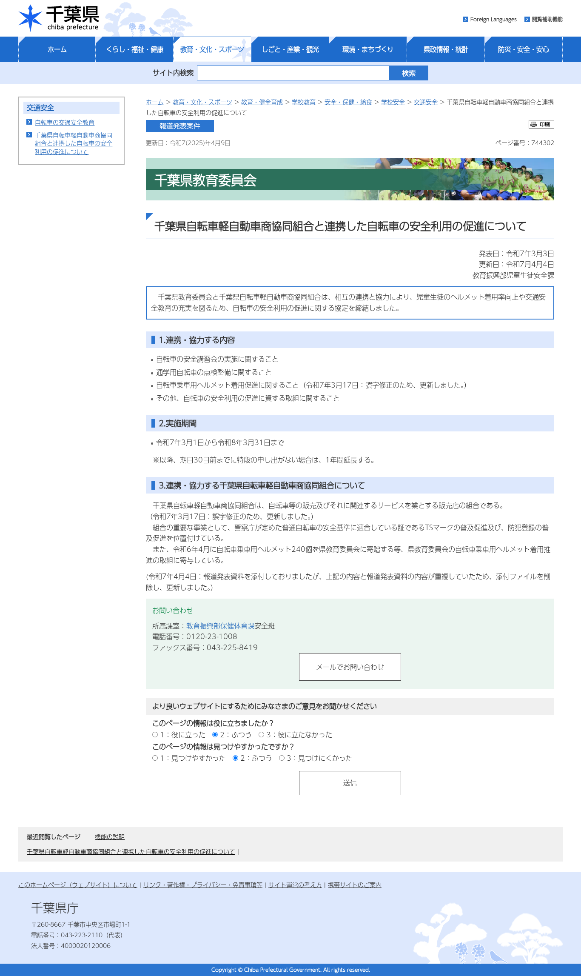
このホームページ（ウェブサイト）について (77, 884)
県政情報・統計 (446, 49)
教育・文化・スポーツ (212, 49)
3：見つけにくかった (320, 758)
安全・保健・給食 (348, 101)
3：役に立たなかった (299, 734)
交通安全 (40, 107)
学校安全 (393, 101)
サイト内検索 (173, 72)
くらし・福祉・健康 (134, 49)
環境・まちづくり (367, 49)
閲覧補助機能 (547, 19)
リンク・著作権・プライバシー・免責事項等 (202, 884)
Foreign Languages (493, 19)
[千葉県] (58, 18)
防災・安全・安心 (523, 49)
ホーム (57, 49)
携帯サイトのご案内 (355, 884)
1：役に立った (182, 734)
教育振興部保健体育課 (220, 625)
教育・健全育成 (262, 101)
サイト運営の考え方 (295, 884)
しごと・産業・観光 (290, 49)
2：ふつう (236, 734)
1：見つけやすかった (193, 758)
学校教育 (304, 101)
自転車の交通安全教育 (64, 122)
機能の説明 (110, 836)
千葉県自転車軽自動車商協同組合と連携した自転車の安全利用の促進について (73, 143)
